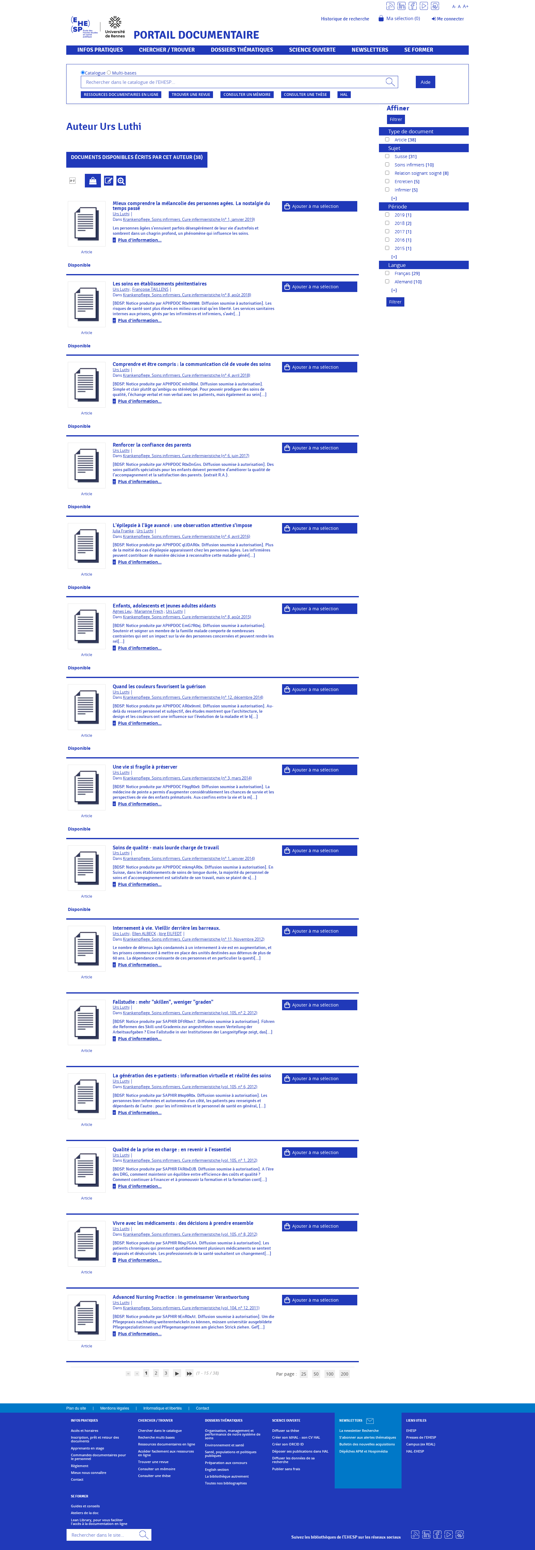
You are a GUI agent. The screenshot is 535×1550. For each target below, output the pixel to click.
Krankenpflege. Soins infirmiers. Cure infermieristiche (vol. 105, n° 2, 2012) (190, 1012)
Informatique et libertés (162, 1407)
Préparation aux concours (226, 1463)
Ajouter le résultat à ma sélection (93, 180)
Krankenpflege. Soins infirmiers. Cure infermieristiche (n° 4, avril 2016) (186, 536)
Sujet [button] (394, 148)
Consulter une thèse (305, 94)
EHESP (411, 1430)
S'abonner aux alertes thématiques (367, 1437)
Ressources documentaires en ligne (121, 94)
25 (303, 1374)
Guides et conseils (85, 1506)
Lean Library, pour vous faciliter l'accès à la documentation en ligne (99, 1522)
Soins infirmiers (410, 165)
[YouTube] (424, 5)
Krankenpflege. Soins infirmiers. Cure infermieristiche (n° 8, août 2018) (187, 295)
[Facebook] (413, 5)
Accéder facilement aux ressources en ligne (166, 1453)
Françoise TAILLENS (150, 289)
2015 (400, 248)
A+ (466, 6)
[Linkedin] (402, 5)
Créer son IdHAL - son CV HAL (296, 1437)
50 (316, 1374)
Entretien (404, 181)
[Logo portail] (98, 26)
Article (401, 140)
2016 (400, 240)
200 (344, 1374)
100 (329, 1374)
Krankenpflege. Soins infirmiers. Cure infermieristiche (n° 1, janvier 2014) (189, 858)
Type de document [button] (410, 131)
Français (403, 273)
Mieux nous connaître (88, 1473)
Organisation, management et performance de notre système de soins (232, 1434)
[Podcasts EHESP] (435, 5)
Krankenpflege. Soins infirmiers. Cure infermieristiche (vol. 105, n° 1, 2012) (190, 1160)
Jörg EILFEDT (170, 933)
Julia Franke (123, 531)
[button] (391, 198)
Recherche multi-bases (156, 1437)
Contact (202, 1407)
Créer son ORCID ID (288, 1444)
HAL (344, 94)
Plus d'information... (140, 240)
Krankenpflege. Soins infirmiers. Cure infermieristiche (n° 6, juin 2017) (186, 455)
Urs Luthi (121, 214)
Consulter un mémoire (247, 94)
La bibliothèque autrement (227, 1476)
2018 (400, 223)
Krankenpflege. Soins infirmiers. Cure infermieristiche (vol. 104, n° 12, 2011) (191, 1308)
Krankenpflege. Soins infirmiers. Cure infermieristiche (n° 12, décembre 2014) (193, 697)
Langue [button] (397, 264)
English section (217, 1469)
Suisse (402, 156)
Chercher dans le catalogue (160, 1430)
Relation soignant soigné (419, 173)
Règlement (79, 1466)
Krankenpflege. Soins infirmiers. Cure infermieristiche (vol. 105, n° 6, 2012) (190, 1086)
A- (454, 6)
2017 (400, 231)
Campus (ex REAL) (420, 1444)
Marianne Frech (148, 611)
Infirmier (403, 190)
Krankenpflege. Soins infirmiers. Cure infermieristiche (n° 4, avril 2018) (186, 375)
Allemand (404, 282)
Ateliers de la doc (84, 1513)
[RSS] (390, 5)
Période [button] (397, 206)
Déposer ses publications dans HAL (300, 1451)
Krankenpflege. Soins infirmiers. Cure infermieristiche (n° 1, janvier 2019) (189, 219)
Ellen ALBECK (144, 933)
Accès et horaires (84, 1430)
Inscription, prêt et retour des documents (95, 1439)
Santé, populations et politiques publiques (230, 1454)
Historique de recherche (345, 19)
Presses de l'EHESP (421, 1437)
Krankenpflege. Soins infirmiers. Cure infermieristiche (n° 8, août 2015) (187, 617)
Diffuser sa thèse (285, 1430)
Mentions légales (114, 1407)
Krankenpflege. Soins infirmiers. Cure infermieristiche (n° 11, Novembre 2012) (193, 939)
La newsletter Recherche (359, 1430)
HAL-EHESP (415, 1451)
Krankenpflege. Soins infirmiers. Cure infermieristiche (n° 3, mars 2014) (187, 778)
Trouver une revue (191, 94)
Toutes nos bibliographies (226, 1483)
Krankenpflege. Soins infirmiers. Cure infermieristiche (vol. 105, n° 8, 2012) (190, 1234)
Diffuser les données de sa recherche (293, 1460)
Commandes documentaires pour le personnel (98, 1457)
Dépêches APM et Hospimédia (363, 1451)
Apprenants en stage (87, 1448)
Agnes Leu (122, 611)
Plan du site (76, 1407)
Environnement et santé (224, 1445)
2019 (400, 215)
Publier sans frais (286, 1469)
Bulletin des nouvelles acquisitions (367, 1444)
